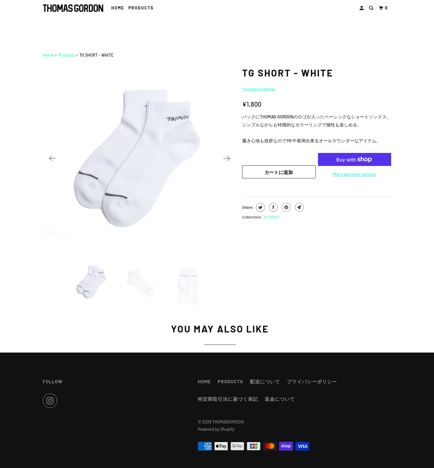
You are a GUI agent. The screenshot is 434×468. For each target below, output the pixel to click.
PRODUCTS (141, 7)
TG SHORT (271, 217)
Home (117, 7)
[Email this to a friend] (298, 207)
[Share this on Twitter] (259, 207)
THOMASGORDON (258, 89)
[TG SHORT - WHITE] (139, 158)
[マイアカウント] (362, 8)
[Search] (372, 8)
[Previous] (52, 158)
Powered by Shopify (216, 429)
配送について (265, 381)
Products (66, 55)
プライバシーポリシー (312, 381)
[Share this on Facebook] (272, 207)
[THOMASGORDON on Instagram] (52, 400)
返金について (280, 399)
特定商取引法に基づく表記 (228, 399)
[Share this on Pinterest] (285, 207)
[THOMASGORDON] (73, 8)
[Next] (226, 158)
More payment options (354, 174)
